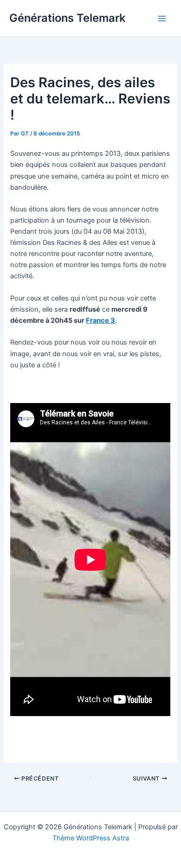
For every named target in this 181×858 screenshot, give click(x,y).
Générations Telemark (67, 18)
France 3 (100, 320)
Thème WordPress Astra (90, 838)
